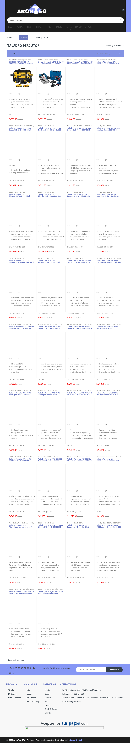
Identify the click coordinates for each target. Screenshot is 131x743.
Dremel (48, 705)
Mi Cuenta (12, 694)
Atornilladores (110, 457)
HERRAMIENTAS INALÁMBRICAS (46, 126)
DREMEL (59, 27)
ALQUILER (88, 27)
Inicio (10, 27)
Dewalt (48, 698)
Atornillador (100, 60)
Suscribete (114, 669)
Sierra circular (48, 60)
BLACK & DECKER (69, 28)
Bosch (47, 694)
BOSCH (29, 27)
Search (120, 20)
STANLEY (78, 27)
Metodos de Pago (33, 701)
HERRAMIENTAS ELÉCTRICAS (24, 126)
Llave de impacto (79, 457)
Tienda (11, 690)
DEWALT (39, 27)
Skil (46, 701)
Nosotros (29, 694)
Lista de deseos (14, 698)
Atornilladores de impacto (18, 60)
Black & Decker (51, 709)
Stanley (48, 713)
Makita (47, 690)
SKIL (49, 27)
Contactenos (31, 698)
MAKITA (20, 27)
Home (9, 37)
